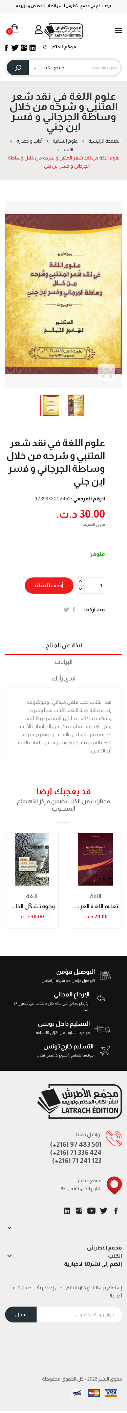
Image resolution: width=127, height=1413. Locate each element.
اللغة (31, 896)
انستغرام (79, 1211)
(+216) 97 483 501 (76, 1144)
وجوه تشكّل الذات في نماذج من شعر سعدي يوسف (32, 906)
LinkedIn (67, 1211)
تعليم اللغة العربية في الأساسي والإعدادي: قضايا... (95, 906)
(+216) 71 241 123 (77, 1160)
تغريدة (66, 609)
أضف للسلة (49, 585)
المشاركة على (74, 609)
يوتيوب (91, 1211)
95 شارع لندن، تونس (81, 1188)
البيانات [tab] (63, 662)
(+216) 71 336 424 (76, 1152)
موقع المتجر (63, 46)
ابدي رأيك (63, 678)
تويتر (104, 1211)
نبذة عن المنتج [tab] (63, 645)
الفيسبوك (116, 1211)
